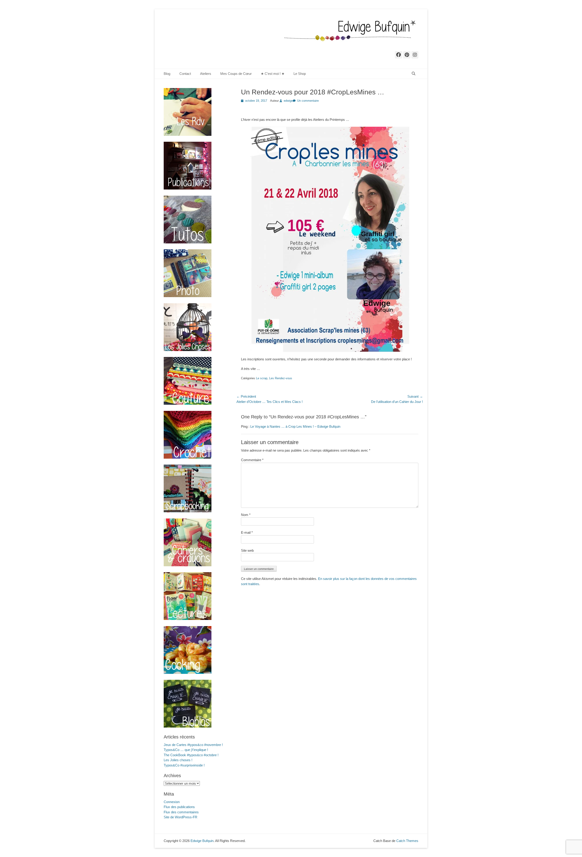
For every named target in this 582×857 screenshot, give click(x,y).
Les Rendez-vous (280, 378)
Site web (247, 550)
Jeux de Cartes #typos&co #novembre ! (193, 745)
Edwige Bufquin (202, 841)
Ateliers (205, 74)
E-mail (247, 532)
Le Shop (300, 74)
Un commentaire (308, 100)
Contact (185, 74)
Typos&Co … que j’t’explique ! (186, 750)
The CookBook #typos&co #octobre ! (191, 755)
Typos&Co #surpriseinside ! (184, 765)
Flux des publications (179, 807)
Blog (167, 74)
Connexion (172, 802)
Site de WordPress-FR (180, 817)
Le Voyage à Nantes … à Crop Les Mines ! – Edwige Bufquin (295, 426)
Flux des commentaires (181, 812)
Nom (246, 515)
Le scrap (261, 378)
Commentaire (252, 460)
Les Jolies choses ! (178, 760)
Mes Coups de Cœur (236, 74)
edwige (288, 100)
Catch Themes (407, 841)
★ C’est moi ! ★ (272, 74)
